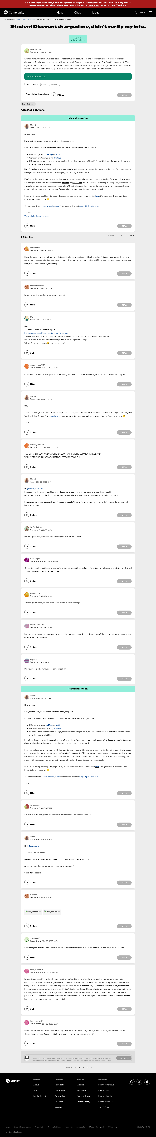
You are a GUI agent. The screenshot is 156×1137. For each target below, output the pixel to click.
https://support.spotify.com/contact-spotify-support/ (46, 333)
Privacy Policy (39, 1127)
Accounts (31, 19)
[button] (131, 51)
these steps (93, 5)
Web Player (82, 1090)
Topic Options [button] (27, 104)
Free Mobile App (84, 1096)
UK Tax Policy (112, 1127)
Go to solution (79, 40)
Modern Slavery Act (96, 1127)
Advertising (60, 1096)
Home (17, 19)
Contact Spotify (83, 1101)
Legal (8, 1127)
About (36, 1084)
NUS (57, 154)
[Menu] (150, 12)
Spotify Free (103, 1107)
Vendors (58, 1107)
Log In (142, 12)
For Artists (59, 1084)
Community (16, 12)
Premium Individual (106, 1084)
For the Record (39, 1096)
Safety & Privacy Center (22, 1127)
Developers (60, 1090)
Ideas (95, 12)
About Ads (69, 1127)
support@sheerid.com (88, 206)
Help (60, 12)
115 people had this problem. (36, 94)
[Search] (135, 12)
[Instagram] (132, 1082)
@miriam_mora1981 (35, 488)
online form (53, 415)
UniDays (49, 154)
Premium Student (105, 1101)
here (97, 196)
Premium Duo (104, 1090)
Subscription (54, 84)
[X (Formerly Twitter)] (139, 1082)
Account (35, 84)
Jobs (35, 1090)
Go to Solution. (39, 76)
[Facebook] (147, 1082)
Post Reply (124, 1058)
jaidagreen (34, 846)
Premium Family (105, 1096)
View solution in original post (36, 216)
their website (48, 206)
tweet (57, 206)
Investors (59, 1101)
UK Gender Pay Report (14, 1132)
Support (80, 1084)
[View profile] (26, 50)
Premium (44, 84)
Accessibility (81, 1127)
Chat (77, 12)
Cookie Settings (54, 1127)
